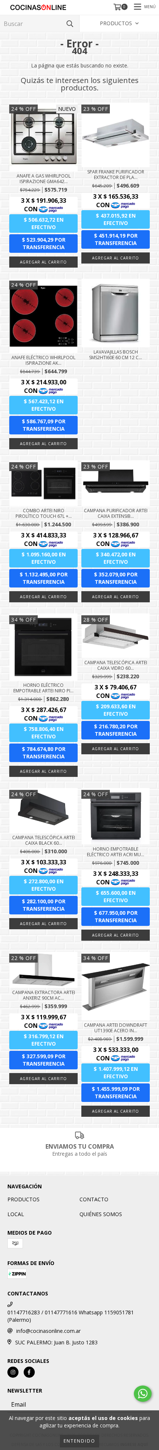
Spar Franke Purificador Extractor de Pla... (115, 174)
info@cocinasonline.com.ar (48, 1330)
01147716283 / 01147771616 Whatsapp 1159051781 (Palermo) (70, 1316)
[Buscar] (70, 23)
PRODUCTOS (23, 1199)
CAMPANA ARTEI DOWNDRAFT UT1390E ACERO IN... (115, 1027)
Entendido (79, 1441)
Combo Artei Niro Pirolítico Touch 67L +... (44, 513)
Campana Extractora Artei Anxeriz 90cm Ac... (43, 995)
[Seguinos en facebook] (29, 1372)
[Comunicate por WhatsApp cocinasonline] (143, 1394)
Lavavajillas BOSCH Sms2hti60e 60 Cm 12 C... (115, 354)
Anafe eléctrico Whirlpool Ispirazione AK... (43, 360)
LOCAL (15, 1214)
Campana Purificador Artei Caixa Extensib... (116, 513)
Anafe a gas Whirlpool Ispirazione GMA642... (44, 178)
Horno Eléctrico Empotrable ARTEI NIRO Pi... (43, 687)
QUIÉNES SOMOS (101, 1214)
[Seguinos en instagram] (12, 1372)
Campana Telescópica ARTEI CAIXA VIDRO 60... (115, 665)
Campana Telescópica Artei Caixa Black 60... (43, 840)
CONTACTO (94, 1199)
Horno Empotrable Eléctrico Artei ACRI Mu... (115, 851)
